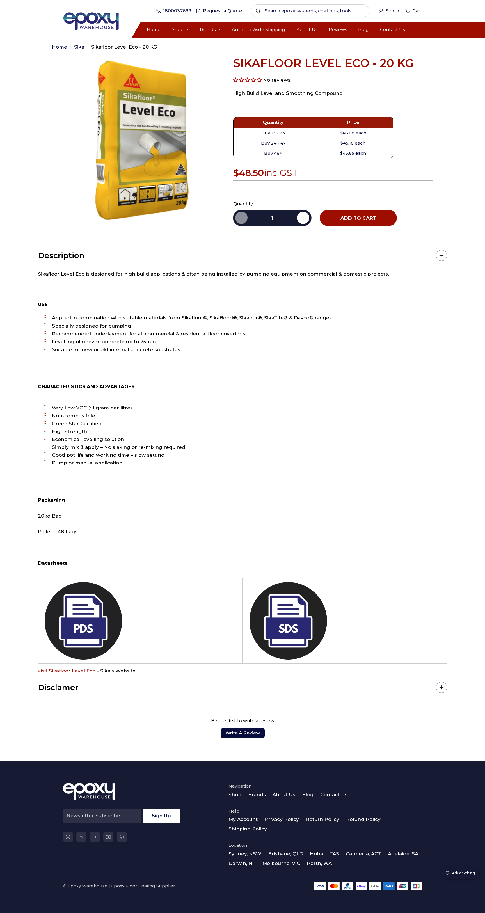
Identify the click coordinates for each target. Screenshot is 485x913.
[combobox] (310, 10)
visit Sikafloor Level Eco (66, 671)
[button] (247, 80)
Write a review (242, 733)
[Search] (258, 11)
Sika (79, 47)
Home (59, 47)
